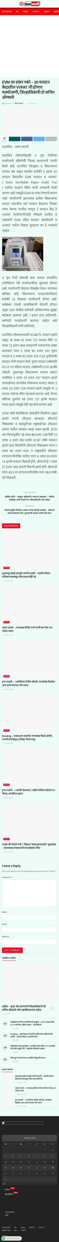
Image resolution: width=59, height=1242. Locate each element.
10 (5, 1161)
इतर (16, 1230)
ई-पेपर (7, 1189)
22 (45, 1167)
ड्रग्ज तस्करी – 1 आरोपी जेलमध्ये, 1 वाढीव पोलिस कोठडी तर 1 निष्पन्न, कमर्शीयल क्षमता (28, 792)
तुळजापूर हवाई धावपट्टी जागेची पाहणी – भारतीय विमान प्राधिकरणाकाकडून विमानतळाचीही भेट (26, 575)
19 (21, 1167)
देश (17, 11)
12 (21, 1161)
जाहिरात (23, 1230)
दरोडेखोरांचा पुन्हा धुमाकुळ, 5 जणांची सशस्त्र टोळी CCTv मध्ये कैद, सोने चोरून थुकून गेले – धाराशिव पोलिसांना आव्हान (32, 1047)
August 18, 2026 (8, 744)
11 (13, 1161)
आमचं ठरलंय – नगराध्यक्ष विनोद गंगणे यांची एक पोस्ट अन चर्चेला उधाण (27, 629)
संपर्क (7, 1215)
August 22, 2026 (8, 581)
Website (5, 936)
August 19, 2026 (8, 689)
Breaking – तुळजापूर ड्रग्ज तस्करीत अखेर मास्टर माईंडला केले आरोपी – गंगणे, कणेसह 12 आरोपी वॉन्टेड (31, 1035)
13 (29, 1161)
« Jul (3, 1183)
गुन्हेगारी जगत (6, 1230)
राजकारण (36, 11)
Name (4, 912)
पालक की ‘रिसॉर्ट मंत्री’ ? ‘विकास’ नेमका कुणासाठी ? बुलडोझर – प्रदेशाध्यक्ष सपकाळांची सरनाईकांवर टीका (29, 846)
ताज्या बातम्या (7, 11)
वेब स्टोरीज (9, 1194)
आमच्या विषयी (9, 1212)
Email (4, 924)
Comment (7, 877)
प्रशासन (46, 11)
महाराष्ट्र (25, 11)
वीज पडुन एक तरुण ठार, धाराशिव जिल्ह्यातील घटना (27, 1057)
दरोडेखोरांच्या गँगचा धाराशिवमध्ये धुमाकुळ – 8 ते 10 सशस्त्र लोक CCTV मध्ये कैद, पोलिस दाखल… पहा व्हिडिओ (32, 1023)
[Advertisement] (29, 46)
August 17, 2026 (8, 852)
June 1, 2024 (31, 103)
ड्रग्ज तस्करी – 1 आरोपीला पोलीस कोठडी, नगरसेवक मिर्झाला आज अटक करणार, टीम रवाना (28, 683)
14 (37, 1161)
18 (13, 1167)
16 (53, 1161)
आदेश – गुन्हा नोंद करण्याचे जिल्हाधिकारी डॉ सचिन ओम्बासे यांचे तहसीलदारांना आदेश (24, 1008)
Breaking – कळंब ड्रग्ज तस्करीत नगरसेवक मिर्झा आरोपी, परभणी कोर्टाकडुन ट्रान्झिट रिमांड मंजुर (27, 738)
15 (44, 1161)
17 (5, 1167)
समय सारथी (19, 103)
